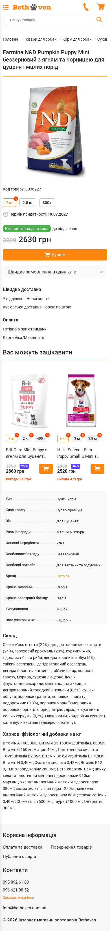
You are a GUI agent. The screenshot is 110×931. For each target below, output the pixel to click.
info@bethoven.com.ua (24, 907)
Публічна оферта (19, 856)
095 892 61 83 (16, 882)
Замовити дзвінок (18, 897)
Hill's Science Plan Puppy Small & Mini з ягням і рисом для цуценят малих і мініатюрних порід (77, 453)
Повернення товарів (71, 847)
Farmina (62, 576)
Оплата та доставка (22, 847)
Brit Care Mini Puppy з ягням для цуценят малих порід (26, 453)
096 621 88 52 (16, 890)
